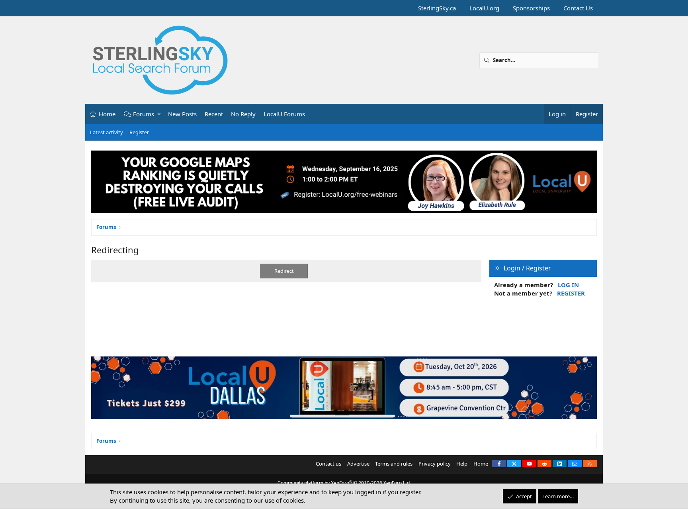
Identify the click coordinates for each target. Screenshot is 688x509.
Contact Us (578, 8)
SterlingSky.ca (437, 8)
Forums (143, 114)
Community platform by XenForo (344, 483)
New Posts (182, 114)
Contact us (328, 463)
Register (139, 132)
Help (461, 463)
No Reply (243, 114)
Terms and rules (393, 463)
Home (107, 114)
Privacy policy (434, 463)
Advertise (358, 463)
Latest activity (106, 132)
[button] (159, 114)
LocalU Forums (284, 114)
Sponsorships (531, 8)
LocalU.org (484, 8)
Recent (214, 114)
